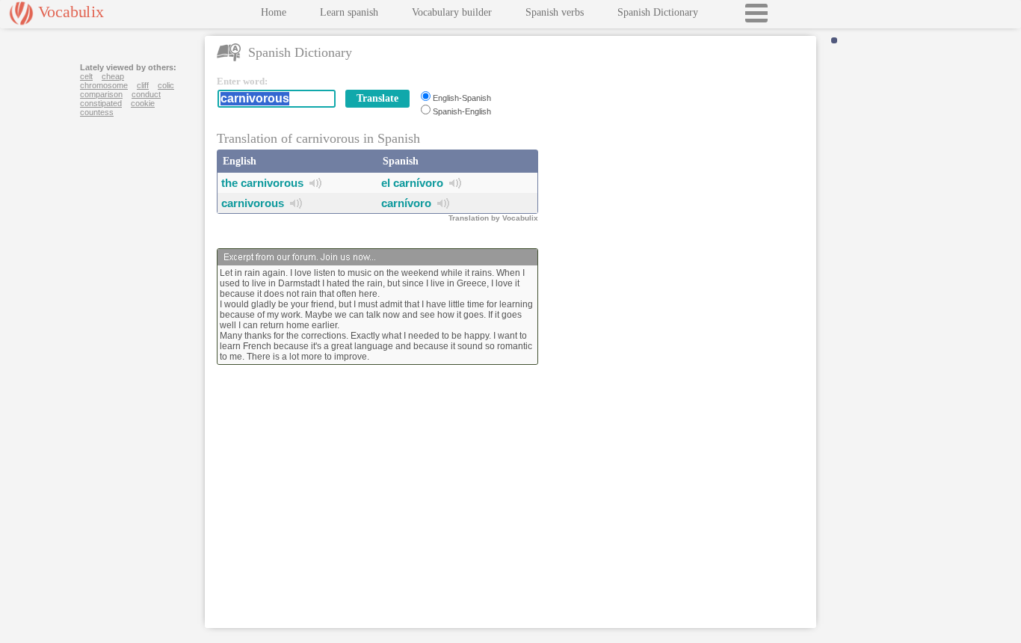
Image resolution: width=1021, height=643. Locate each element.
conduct (146, 94)
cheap (113, 76)
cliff (143, 85)
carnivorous (252, 203)
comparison (101, 94)
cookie (143, 103)
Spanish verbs (554, 12)
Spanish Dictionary (657, 12)
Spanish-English (462, 111)
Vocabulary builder (452, 12)
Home (273, 12)
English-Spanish (462, 97)
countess (97, 112)
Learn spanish (349, 12)
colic (166, 85)
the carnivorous (262, 182)
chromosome (104, 85)
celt (86, 76)
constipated (101, 103)
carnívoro (406, 203)
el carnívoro (412, 182)
